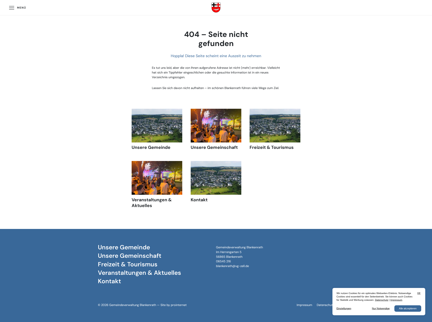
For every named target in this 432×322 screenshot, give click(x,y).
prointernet (179, 305)
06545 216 (223, 261)
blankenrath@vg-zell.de (232, 266)
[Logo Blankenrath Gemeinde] (216, 7)
